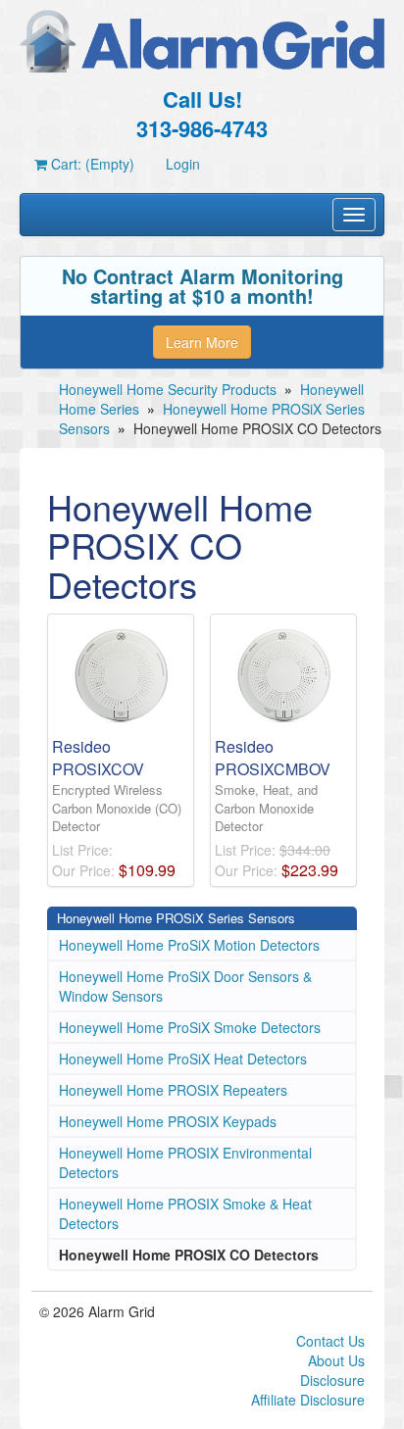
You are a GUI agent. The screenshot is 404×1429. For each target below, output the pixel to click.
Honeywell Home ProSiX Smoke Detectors (190, 1027)
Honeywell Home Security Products (168, 389)
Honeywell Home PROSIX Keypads (168, 1121)
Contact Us (330, 1341)
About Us (336, 1360)
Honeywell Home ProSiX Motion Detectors (189, 945)
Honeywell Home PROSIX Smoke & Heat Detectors (185, 1213)
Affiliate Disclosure (308, 1399)
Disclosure (332, 1380)
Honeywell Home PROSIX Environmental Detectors (185, 1162)
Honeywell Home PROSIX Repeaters (173, 1090)
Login (183, 163)
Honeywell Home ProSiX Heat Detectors (183, 1058)
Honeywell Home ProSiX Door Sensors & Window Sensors (185, 986)
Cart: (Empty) (90, 163)
